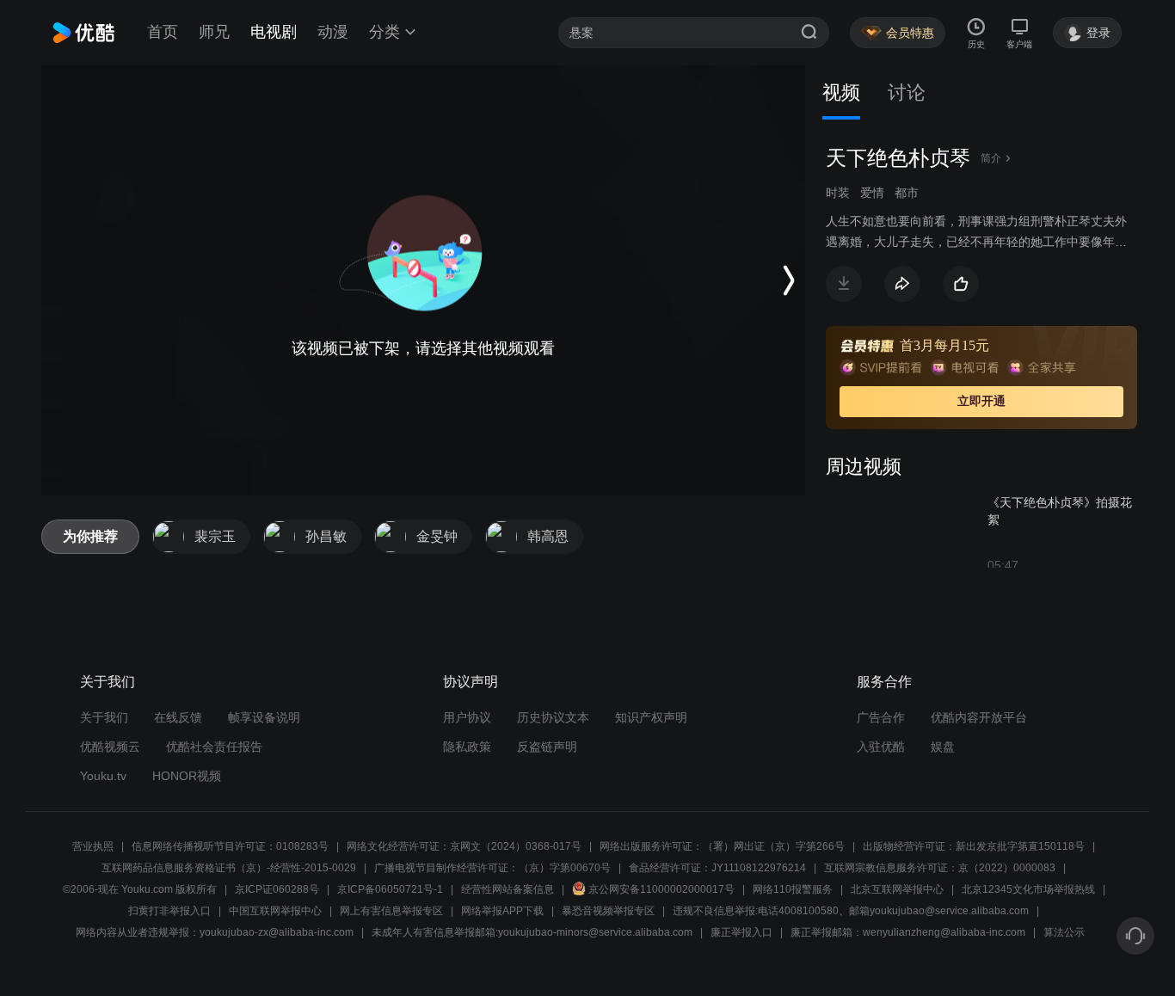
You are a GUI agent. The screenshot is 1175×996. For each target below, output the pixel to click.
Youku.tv (103, 776)
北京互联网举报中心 (897, 889)
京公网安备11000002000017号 (661, 889)
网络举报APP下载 (502, 911)
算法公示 (1064, 932)
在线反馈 (178, 717)
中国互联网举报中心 (275, 911)
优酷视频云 (110, 746)
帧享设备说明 (264, 717)
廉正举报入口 (741, 932)
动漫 (332, 31)
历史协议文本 (553, 717)
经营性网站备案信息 (507, 889)
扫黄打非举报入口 (169, 911)
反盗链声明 (547, 746)
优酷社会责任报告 (214, 746)
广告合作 (881, 717)
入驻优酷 (881, 746)
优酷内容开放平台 (979, 717)
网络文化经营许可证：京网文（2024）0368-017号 (464, 846)
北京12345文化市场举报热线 (1028, 889)
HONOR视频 (186, 776)
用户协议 (467, 717)
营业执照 (93, 846)
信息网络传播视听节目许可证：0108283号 (230, 846)
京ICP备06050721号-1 (390, 889)
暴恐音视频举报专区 (608, 911)
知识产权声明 (651, 717)
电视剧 (273, 31)
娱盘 (943, 746)
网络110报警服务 (793, 889)
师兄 (214, 31)
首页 (162, 31)
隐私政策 (467, 746)
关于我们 (104, 717)
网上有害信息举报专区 (391, 911)
